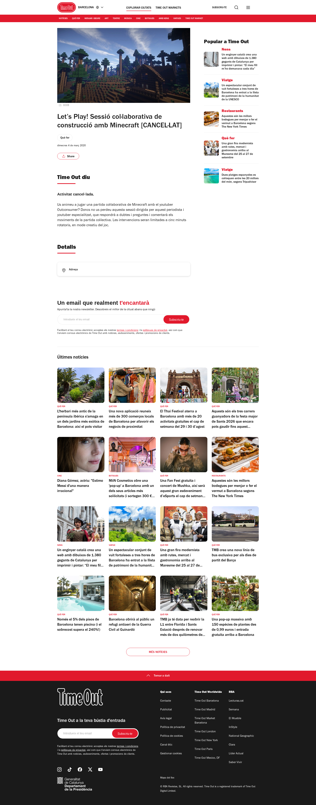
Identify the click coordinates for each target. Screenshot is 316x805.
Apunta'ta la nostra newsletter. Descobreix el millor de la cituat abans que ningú (106, 309)
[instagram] (59, 769)
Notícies (63, 19)
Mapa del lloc (167, 778)
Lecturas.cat (236, 701)
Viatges (177, 19)
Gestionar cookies (171, 753)
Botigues (149, 19)
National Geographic (241, 736)
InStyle (233, 727)
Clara (232, 744)
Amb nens (164, 19)
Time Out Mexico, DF (207, 758)
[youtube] (100, 769)
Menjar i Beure (92, 19)
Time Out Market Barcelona (205, 720)
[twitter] (90, 769)
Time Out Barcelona (207, 701)
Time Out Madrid (205, 709)
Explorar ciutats (138, 8)
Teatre (116, 19)
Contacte (165, 701)
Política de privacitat (172, 727)
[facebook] (80, 769)
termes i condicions (127, 330)
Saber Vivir (235, 762)
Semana (234, 709)
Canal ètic (166, 744)
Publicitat (166, 709)
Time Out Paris (203, 749)
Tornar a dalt (162, 675)
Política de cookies (171, 736)
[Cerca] (236, 7)
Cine (138, 19)
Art (106, 19)
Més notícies (158, 652)
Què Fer (76, 19)
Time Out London (205, 731)
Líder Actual (236, 753)
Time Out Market (194, 19)
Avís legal (166, 718)
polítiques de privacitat (155, 330)
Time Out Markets (168, 8)
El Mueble (235, 718)
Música (128, 19)
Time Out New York (206, 740)
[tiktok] (69, 769)
